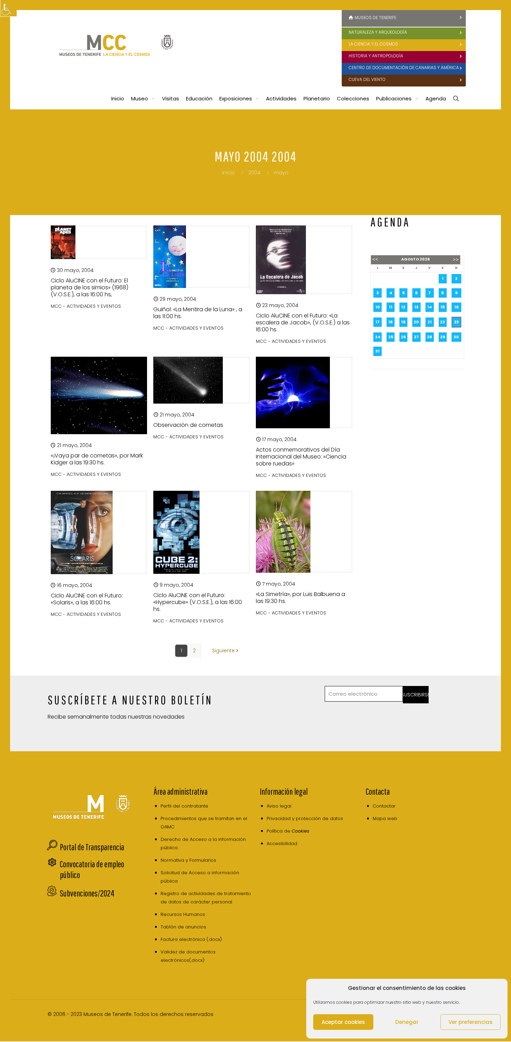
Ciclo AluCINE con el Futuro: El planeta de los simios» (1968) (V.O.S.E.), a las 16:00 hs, (89, 287)
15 (442, 307)
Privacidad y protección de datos (305, 818)
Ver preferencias (470, 1022)
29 (442, 337)
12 (403, 307)
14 (429, 307)
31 (377, 351)
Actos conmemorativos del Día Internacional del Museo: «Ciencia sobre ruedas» (301, 457)
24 (377, 337)
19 (403, 322)
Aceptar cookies (343, 1022)
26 (403, 337)
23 (456, 322)
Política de (288, 831)
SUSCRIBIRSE (416, 694)
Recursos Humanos (183, 914)
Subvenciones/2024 (87, 893)
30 (456, 337)
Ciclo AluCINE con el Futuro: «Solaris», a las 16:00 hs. (87, 599)
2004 (254, 172)
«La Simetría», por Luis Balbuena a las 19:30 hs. (300, 597)
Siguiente (223, 650)
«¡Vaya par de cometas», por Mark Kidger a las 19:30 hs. (97, 459)
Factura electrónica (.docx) (191, 939)
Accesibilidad (282, 843)
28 (429, 337)
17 (377, 322)
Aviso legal (279, 806)
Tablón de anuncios (183, 927)
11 (390, 307)
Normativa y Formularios (188, 860)
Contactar (384, 806)
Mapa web (385, 818)
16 (456, 307)
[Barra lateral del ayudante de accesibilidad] (8, 8)
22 (442, 322)
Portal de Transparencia (92, 847)
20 (416, 322)
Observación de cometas (188, 425)
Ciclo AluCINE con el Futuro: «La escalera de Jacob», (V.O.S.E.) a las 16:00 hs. (303, 322)
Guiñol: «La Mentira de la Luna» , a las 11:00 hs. (197, 312)
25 (390, 337)
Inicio (228, 172)
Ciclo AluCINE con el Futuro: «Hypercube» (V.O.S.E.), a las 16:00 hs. (197, 602)
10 (377, 307)
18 (390, 322)
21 (430, 322)
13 (416, 307)
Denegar (407, 1022)
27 (416, 337)
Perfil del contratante (184, 806)
